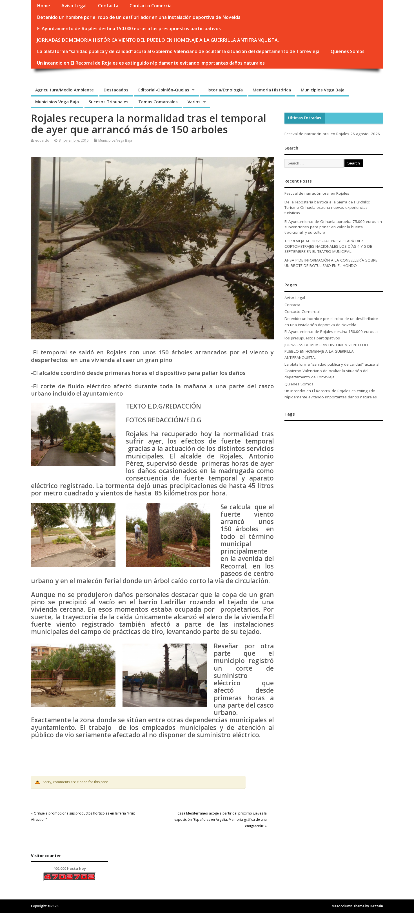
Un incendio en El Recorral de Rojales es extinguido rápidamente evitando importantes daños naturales (151, 63)
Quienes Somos (347, 51)
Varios (194, 101)
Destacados (116, 90)
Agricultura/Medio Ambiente (64, 90)
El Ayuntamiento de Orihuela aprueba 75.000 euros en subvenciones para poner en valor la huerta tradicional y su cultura (333, 227)
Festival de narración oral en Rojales (316, 133)
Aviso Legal (73, 6)
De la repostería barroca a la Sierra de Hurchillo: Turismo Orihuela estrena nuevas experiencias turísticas (327, 207)
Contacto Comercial (151, 6)
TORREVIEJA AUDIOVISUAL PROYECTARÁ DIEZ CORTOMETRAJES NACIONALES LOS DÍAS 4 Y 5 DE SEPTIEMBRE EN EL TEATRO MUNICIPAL (328, 246)
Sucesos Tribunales (108, 101)
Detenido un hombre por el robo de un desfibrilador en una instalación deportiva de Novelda (139, 17)
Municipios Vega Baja (322, 90)
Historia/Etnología (223, 90)
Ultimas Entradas (304, 117)
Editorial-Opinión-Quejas (163, 90)
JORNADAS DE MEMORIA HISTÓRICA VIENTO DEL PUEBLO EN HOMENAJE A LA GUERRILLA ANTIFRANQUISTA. (158, 40)
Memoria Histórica (272, 90)
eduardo (42, 140)
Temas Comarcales (158, 101)
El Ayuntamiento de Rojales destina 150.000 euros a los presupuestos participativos (129, 28)
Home (43, 6)
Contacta (108, 6)
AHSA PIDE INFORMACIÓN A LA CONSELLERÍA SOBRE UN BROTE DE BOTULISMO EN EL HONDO (330, 263)
